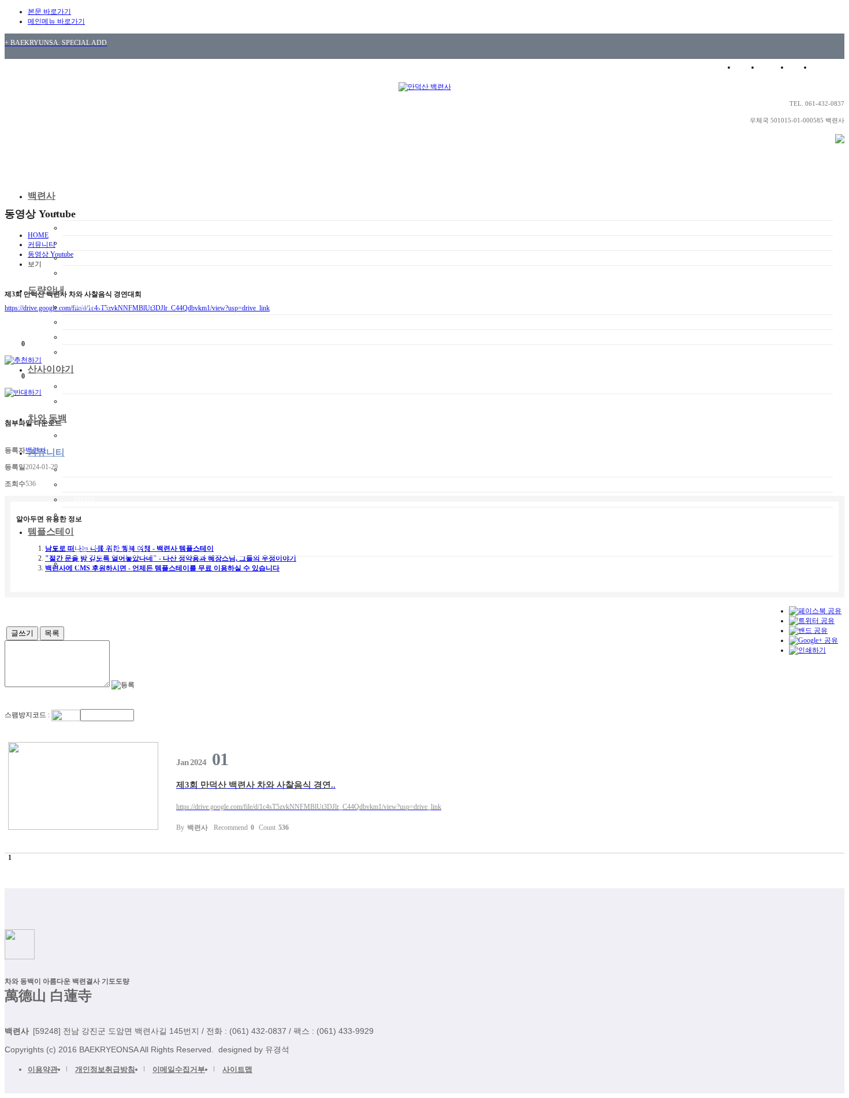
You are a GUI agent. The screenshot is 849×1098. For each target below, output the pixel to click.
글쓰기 (22, 633)
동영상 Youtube (98, 514)
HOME (745, 67)
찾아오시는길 (95, 273)
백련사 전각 (92, 322)
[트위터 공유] (812, 621)
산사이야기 (51, 369)
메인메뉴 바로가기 (56, 21)
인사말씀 (88, 228)
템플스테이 (51, 531)
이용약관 (43, 1069)
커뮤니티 (46, 452)
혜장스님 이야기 (99, 243)
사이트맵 (237, 1069)
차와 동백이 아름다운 (107, 435)
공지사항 (88, 469)
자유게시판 (91, 484)
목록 (51, 633)
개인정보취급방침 (105, 1069)
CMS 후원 (89, 563)
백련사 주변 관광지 (103, 258)
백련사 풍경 (92, 307)
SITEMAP (830, 67)
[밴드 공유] (808, 630)
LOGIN (774, 67)
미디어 (84, 499)
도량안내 (46, 290)
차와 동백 (47, 418)
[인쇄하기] (807, 650)
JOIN (800, 67)
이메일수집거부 (178, 1069)
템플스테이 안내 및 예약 (111, 548)
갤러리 (84, 401)
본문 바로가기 (49, 12)
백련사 (41, 196)
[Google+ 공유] (813, 640)
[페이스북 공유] (815, 611)
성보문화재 (91, 352)
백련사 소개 (92, 213)
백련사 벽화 (92, 337)
